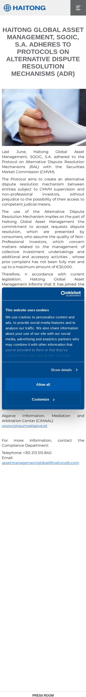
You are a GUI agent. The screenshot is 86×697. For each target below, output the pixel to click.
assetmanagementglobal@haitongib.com (40, 463)
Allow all (43, 384)
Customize (40, 399)
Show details (61, 370)
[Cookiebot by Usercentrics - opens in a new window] (61, 294)
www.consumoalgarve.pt (24, 426)
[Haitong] (24, 8)
